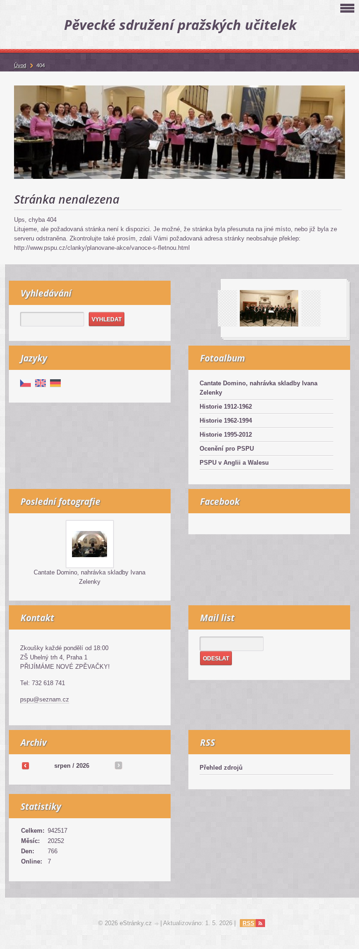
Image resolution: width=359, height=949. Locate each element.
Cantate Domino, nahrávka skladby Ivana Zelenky (258, 388)
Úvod (20, 65)
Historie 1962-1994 (226, 420)
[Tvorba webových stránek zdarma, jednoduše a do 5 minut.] (157, 924)
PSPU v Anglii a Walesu (234, 462)
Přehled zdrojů (221, 767)
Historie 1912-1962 (226, 406)
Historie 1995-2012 (226, 434)
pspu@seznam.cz (44, 699)
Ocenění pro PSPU (227, 448)
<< (25, 765)
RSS (248, 923)
